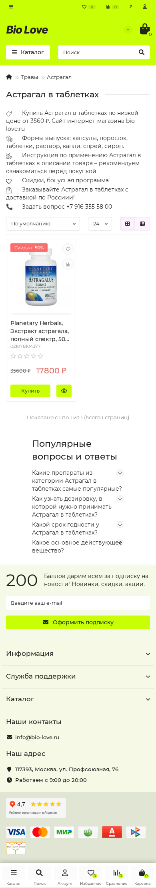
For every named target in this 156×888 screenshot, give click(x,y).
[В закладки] (68, 249)
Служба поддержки (41, 676)
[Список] (142, 224)
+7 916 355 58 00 (89, 206)
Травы (29, 77)
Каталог (20, 699)
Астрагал (59, 77)
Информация (30, 653)
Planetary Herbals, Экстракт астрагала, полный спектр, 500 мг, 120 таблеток (39, 331)
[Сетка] (127, 224)
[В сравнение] (68, 264)
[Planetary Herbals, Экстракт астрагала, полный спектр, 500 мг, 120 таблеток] (41, 277)
